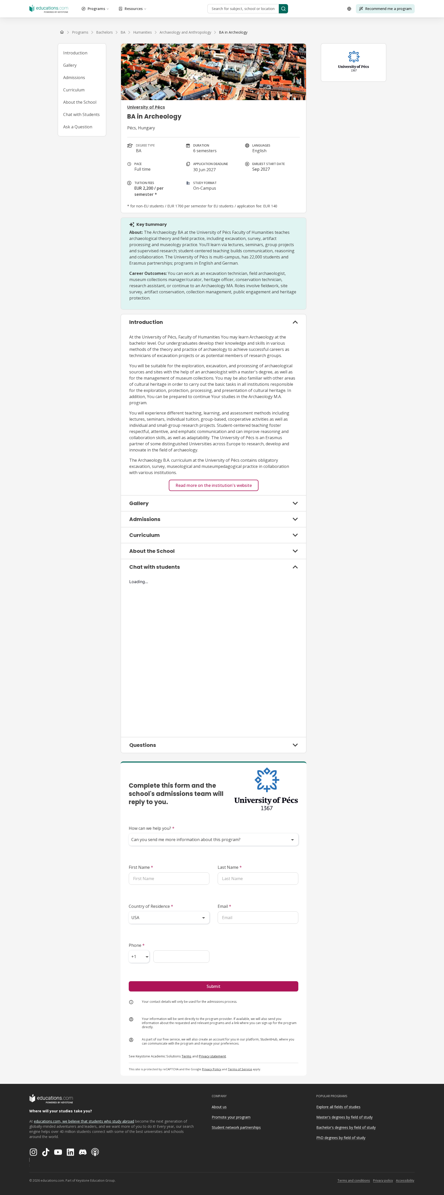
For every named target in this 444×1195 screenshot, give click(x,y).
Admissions (74, 77)
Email (224, 906)
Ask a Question (77, 127)
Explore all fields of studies (338, 1106)
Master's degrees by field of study (344, 1117)
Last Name (230, 867)
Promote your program (231, 1117)
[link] (233, 32)
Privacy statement (212, 1056)
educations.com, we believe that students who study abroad (84, 1121)
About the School (79, 102)
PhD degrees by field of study (340, 1137)
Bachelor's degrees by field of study (346, 1127)
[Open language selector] (349, 8)
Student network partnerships (236, 1127)
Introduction (75, 53)
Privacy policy (383, 1180)
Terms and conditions (353, 1180)
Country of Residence (151, 906)
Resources (134, 8)
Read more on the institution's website (213, 485)
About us (219, 1106)
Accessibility (405, 1180)
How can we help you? (151, 828)
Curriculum (74, 90)
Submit (213, 986)
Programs (96, 8)
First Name (141, 867)
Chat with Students (81, 114)
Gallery (70, 65)
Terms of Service (240, 1069)
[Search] (283, 8)
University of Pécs (146, 107)
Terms (186, 1056)
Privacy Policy (211, 1069)
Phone (137, 945)
